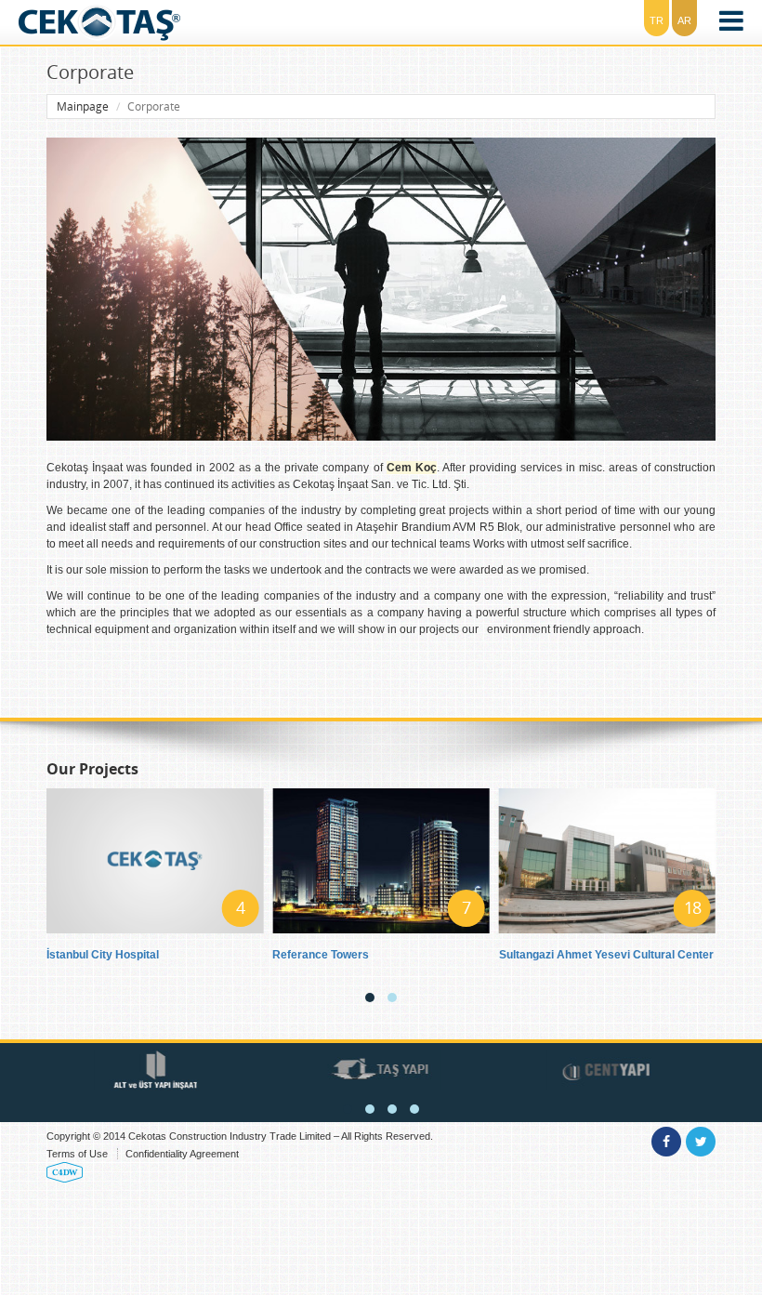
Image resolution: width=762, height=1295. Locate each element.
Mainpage (83, 106)
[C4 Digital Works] (64, 1171)
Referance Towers (320, 954)
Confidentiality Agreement (182, 1153)
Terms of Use (77, 1153)
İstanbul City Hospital (102, 954)
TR (656, 20)
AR (684, 20)
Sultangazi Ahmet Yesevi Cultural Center (606, 954)
